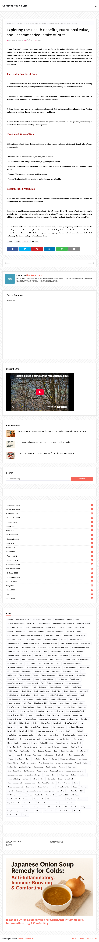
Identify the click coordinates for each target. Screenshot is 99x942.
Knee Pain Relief (71, 723)
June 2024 (49, 547)
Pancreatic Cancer (50, 759)
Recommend (42, 771)
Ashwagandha (44, 623)
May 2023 (50, 594)
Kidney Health (24, 723)
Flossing (10, 679)
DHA (23, 659)
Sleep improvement (14, 783)
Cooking (80, 651)
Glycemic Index (13, 687)
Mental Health (55, 735)
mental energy (41, 735)
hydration (40, 711)
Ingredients (40, 715)
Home (9, 23)
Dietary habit (70, 659)
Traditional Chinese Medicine (68, 795)
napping (25, 743)
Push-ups (72, 767)
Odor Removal (82, 751)
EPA (8, 671)
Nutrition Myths (76, 747)
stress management (15, 787)
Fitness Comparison (48, 675)
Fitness (35, 675)
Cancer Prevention (76, 639)
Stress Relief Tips (63, 787)
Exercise (16, 671)
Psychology (38, 767)
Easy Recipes (30, 663)
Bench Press (50, 627)
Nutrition (35, 241)
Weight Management (15, 811)
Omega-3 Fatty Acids (33, 755)
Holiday (53, 703)
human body (12, 711)
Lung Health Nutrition (27, 731)
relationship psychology (75, 771)
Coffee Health (35, 651)
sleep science (30, 783)
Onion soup (48, 755)
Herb (77, 699)
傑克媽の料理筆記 (56, 842)
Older (9, 755)
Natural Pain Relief (14, 747)
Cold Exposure (55, 651)
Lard (81, 723)
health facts (76, 687)
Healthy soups (71, 695)
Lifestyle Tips (35, 727)
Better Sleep (79, 627)
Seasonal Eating (13, 779)
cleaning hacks (13, 651)
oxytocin (20, 759)
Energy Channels (70, 667)
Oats (55, 751)
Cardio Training (13, 643)
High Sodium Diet (40, 703)
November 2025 (49, 509)
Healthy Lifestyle (39, 695)
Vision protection (28, 803)
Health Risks (26, 691)
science (83, 775)
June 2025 (49, 526)
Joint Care (84, 719)
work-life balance (64, 811)
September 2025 (50, 518)
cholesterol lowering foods (58, 647)
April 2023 (50, 598)
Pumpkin (62, 767)
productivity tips (25, 767)
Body (79, 631)
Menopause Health (26, 735)
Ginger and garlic (73, 683)
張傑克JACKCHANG (15, 40)
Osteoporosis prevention (76, 755)
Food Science (62, 679)
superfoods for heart (33, 791)
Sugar (75, 787)
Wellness (29, 811)
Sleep (60, 779)
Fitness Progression (66, 675)
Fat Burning (11, 675)
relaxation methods (14, 775)
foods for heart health (15, 683)
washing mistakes (38, 807)
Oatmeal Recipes (44, 751)
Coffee (24, 651)
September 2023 (49, 577)
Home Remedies (13, 707)
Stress (76, 783)
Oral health (60, 755)
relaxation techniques (33, 775)
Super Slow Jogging (14, 791)
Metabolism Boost (14, 739)
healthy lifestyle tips (56, 695)
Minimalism (78, 739)
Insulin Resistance (14, 719)
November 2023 (50, 569)
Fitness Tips (81, 675)
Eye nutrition (67, 671)
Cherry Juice (85, 643)
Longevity (46, 727)
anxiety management (15, 623)
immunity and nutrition (16, 715)
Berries (69, 627)
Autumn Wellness (83, 623)
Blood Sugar (21, 631)
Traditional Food (13, 799)
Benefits (61, 627)
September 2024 (49, 539)
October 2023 (50, 573)
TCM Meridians (12, 795)
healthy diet (83, 691)
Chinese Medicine (28, 647)
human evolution (27, 711)
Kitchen (35, 723)
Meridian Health (69, 735)
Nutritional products (27, 751)
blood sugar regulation (55, 631)
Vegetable (71, 799)
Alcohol (10, 619)
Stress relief (30, 787)
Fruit (42, 683)
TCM (81, 791)
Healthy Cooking (70, 691)
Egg (58, 663)
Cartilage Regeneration (69, 643)
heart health (28, 699)
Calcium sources (51, 639)
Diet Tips (59, 659)
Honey (39, 707)
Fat (83, 671)
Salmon (74, 775)
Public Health (51, 767)
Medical (80, 731)
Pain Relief (36, 759)
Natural (25, 241)
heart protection (42, 699)
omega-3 (18, 755)
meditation (11, 735)
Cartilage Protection (50, 643)
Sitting (34, 779)
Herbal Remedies (13, 703)
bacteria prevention (14, 627)
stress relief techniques (45, 787)
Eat (40, 663)
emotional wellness (53, 667)
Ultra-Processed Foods (55, 799)
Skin (41, 779)
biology (10, 631)
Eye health (56, 671)
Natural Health (76, 743)
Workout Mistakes (13, 815)
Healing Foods (55, 687)
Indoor (30, 715)
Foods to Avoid (32, 683)
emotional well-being (35, 667)
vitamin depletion (67, 803)
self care (26, 779)
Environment (84, 667)
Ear (21, 663)
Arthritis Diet (31, 623)
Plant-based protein (28, 763)
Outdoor (10, 759)
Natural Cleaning (46, 743)
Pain (27, 759)
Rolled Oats (64, 775)
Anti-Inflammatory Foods (42, 619)
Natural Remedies (30, 747)
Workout (77, 811)
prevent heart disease (64, 763)
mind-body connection (33, 739)
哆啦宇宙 (9, 845)
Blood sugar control (36, 631)
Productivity (11, 767)
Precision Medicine (46, 763)
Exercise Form (27, 671)
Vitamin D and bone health (47, 803)
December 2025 (49, 505)
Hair (34, 687)
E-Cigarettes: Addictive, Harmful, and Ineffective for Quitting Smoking (45, 453)
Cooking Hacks (13, 655)
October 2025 (50, 514)
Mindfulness (49, 739)
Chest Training (12, 647)
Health (17, 241)
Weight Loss (85, 807)
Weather (59, 807)
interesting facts (30, 719)
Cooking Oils (26, 655)
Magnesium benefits (45, 731)
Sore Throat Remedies (46, 783)
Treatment (27, 799)
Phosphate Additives (68, 759)
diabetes (31, 659)
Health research (13, 691)
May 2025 (49, 530)
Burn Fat (21, 639)
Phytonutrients (12, 763)
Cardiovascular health (30, 643)
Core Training (40, 655)
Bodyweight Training (53, 635)
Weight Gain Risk (71, 807)
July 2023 (50, 586)
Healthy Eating (12, 695)
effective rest (48, 663)
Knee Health (57, 723)
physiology (83, 759)
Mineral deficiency (63, 739)
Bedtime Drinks (37, 627)
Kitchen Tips (45, 723)
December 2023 (50, 564)
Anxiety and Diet (73, 619)
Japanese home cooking (48, 719)
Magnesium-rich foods (64, 731)
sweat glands (49, 791)
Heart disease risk (13, 699)
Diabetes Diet (42, 659)
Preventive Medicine (82, 763)
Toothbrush (50, 795)
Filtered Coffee (24, 675)
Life (26, 727)
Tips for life (39, 795)
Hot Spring (48, 707)
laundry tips (11, 727)
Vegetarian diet (13, 803)
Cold (45, 651)
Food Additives (47, 679)
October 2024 (49, 535)
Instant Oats (77, 715)
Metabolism (82, 735)
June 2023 (50, 590)
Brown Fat (11, 639)
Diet (51, 659)
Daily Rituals (52, 655)
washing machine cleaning (17, 807)
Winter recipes (49, 811)
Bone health (68, 635)
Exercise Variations (42, 671)
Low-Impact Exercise (75, 727)
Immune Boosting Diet (55, 711)
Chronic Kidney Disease (80, 647)
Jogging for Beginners (69, 719)
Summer (84, 787)
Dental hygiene (12, 659)
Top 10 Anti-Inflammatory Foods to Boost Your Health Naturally (43, 442)
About (81, 939)
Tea (23, 795)
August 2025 (49, 522)
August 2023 (50, 581)
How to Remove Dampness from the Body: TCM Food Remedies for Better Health (51, 431)
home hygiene (78, 703)
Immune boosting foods (76, 711)
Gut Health (26, 687)
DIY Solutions (12, 663)
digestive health (84, 659)
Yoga (26, 815)
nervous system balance (49, 747)
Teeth (30, 795)
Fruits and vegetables (55, 683)
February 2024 (49, 556)
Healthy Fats (25, 695)
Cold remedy (69, 651)
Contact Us (92, 939)
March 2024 (49, 552)
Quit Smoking (29, 771)
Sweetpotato (72, 791)
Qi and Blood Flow (14, 771)
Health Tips (56, 691)
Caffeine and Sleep (34, 639)
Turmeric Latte (39, 799)
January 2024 (50, 560)
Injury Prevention (53, 715)
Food (14, 23)
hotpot (58, 707)
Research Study (50, 775)
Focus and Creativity (24, 679)
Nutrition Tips (12, 751)
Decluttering (75, 655)
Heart (82, 695)
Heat (70, 699)
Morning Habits (13, 743)
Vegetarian (82, 799)
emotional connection (15, 667)
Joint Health (11, 723)
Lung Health (11, 731)
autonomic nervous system (63, 623)
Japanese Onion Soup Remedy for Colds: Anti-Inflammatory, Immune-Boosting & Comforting (45, 921)
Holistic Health (64, 703)
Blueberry (70, 631)
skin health (51, 779)
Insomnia (66, 715)
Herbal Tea (27, 703)
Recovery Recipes (56, 771)
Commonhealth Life (15, 5)
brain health (80, 635)
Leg (21, 727)
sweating (60, 791)
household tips (69, 707)
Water (50, 807)
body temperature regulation (31, 635)
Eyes (76, 671)
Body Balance (12, 635)
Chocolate (42, 647)
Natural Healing (62, 743)
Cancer (63, 639)
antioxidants (59, 619)
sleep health (69, 779)
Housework (82, 707)
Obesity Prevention (67, 751)
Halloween (43, 687)
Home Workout (28, 707)
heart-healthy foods (58, 699)
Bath (27, 627)
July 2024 (49, 543)
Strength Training (64, 783)
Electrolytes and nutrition (72, 663)
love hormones (58, 727)
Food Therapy (75, 679)
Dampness (64, 655)
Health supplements (41, 691)
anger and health (22, 619)
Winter (38, 811)
